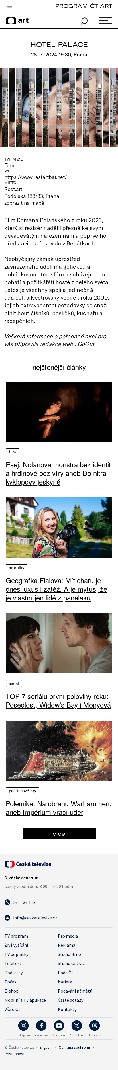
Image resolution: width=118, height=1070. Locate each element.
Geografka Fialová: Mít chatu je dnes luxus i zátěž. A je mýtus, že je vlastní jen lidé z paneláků (56, 589)
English (46, 1047)
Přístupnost (15, 1053)
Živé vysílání (16, 945)
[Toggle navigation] (10, 6)
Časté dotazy (70, 1000)
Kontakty (67, 1009)
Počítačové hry (22, 790)
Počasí (11, 982)
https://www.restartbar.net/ (35, 177)
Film (12, 451)
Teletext (13, 963)
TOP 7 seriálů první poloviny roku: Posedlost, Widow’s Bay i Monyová (58, 700)
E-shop (12, 991)
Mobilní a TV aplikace (25, 1000)
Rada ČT (66, 972)
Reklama (66, 945)
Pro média (68, 936)
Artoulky (16, 567)
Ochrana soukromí (74, 1047)
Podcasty (14, 972)
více (59, 833)
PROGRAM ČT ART (83, 5)
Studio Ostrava (72, 963)
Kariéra (65, 982)
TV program (16, 936)
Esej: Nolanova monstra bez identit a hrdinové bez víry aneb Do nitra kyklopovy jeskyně (58, 473)
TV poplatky (16, 954)
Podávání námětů (75, 991)
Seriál (14, 683)
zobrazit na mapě (24, 203)
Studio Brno (69, 954)
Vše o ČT (13, 1009)
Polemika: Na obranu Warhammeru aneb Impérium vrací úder (59, 807)
